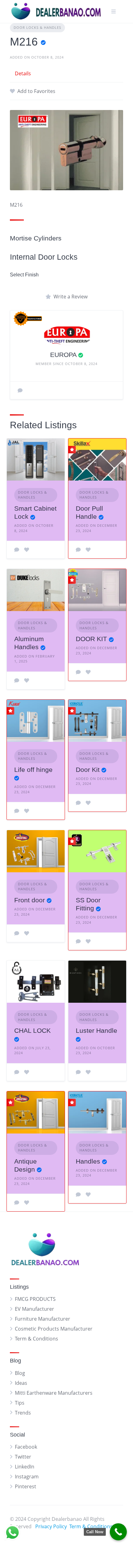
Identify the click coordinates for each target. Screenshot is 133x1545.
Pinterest (25, 1486)
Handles (88, 1161)
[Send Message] (20, 390)
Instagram (27, 1476)
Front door (29, 900)
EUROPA (63, 354)
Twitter (23, 1456)
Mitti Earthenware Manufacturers (53, 1392)
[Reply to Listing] (16, 549)
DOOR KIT (91, 638)
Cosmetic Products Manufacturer (53, 1328)
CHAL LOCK (32, 1030)
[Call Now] (118, 1531)
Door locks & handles (37, 27)
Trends (23, 1412)
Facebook (26, 1446)
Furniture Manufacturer (42, 1318)
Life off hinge (33, 769)
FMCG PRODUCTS (35, 1299)
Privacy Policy (51, 1526)
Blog (20, 1373)
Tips (19, 1402)
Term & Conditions (36, 1338)
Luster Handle (96, 1030)
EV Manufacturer (34, 1308)
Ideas (21, 1383)
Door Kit (88, 769)
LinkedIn (24, 1466)
